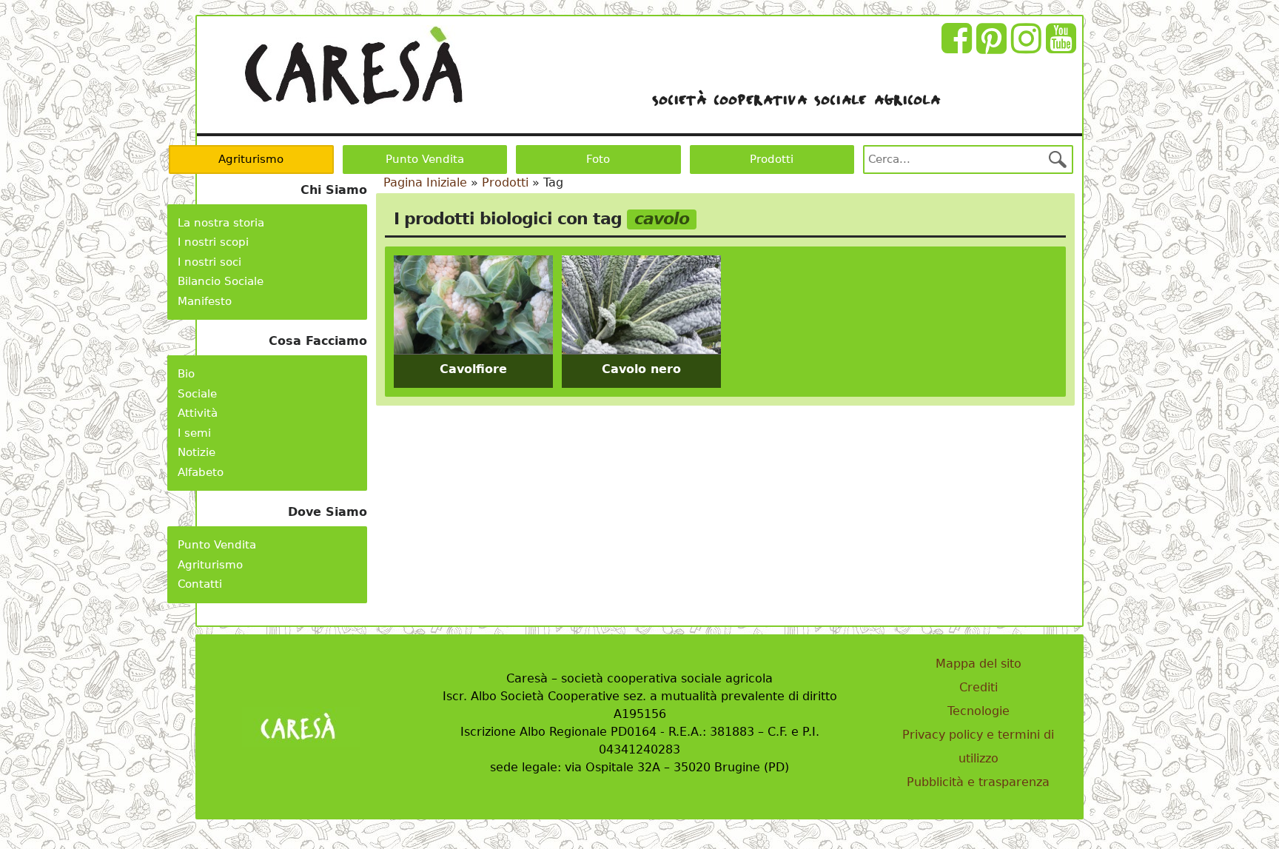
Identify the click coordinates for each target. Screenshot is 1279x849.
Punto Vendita (425, 159)
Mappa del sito (978, 664)
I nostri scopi (213, 242)
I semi (194, 433)
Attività (198, 413)
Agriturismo (250, 159)
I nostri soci (209, 262)
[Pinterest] (993, 47)
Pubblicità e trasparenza (978, 782)
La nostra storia (221, 222)
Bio (186, 373)
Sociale (197, 393)
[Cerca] (1057, 159)
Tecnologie (978, 711)
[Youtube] (1063, 47)
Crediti (978, 687)
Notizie (196, 452)
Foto (598, 159)
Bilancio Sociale (220, 281)
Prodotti (771, 159)
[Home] (353, 65)
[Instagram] (1028, 47)
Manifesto (205, 301)
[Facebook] (958, 47)
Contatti (200, 584)
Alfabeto (201, 472)
